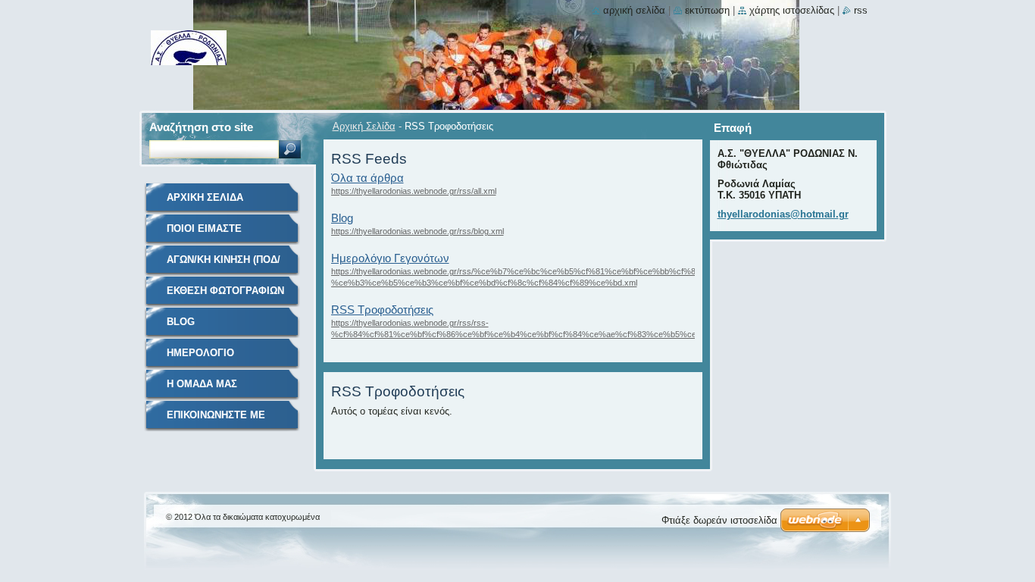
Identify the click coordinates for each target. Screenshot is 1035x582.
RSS (861, 10)
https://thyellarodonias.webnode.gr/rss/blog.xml (417, 231)
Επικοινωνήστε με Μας (216, 420)
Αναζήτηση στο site (201, 126)
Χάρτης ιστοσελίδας (791, 10)
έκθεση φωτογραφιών (225, 290)
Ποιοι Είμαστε (204, 228)
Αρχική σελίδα (634, 10)
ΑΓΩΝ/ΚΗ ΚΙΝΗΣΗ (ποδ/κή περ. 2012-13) (223, 265)
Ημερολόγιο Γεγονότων (390, 258)
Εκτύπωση (707, 10)
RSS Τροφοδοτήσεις (382, 309)
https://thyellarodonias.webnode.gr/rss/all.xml (413, 191)
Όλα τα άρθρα (367, 177)
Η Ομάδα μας (202, 384)
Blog (342, 217)
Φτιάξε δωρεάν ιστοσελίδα (719, 520)
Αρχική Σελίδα (364, 126)
